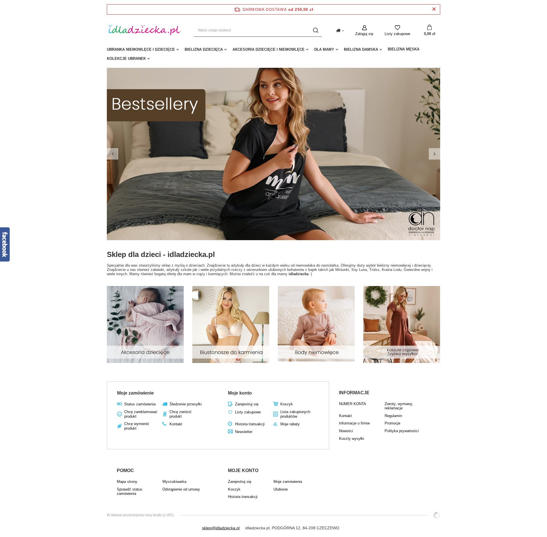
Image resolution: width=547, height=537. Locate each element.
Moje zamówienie (135, 393)
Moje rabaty (290, 424)
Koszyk (286, 404)
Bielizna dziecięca (204, 49)
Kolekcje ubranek (126, 58)
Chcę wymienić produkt (136, 426)
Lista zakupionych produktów (295, 414)
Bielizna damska (361, 49)
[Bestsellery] (273, 154)
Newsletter (243, 432)
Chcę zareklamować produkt (141, 414)
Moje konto (240, 393)
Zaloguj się (364, 34)
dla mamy (324, 49)
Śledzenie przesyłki (186, 404)
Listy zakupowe (397, 34)
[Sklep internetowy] (436, 515)
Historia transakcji (250, 424)
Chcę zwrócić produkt (181, 414)
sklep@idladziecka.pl (221, 528)
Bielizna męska (403, 49)
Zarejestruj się (246, 404)
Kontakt (176, 424)
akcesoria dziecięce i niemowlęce (268, 49)
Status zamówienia (140, 404)
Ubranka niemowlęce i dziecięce (141, 49)
